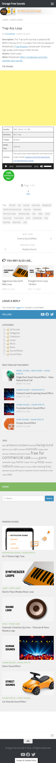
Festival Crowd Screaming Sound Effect (34, 393)
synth (28, 218)
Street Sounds (23, 698)
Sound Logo (14, 624)
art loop (26, 205)
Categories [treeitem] (15, 333)
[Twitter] (52, 314)
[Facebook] (47, 314)
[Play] (6, 166)
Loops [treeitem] (13, 340)
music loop (7, 218)
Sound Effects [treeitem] (16, 350)
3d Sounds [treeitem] (15, 329)
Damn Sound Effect (11, 666)
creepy (41, 449)
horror (19, 462)
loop (33, 214)
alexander (10, 34)
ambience (12, 445)
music (47, 214)
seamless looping (8, 471)
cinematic (31, 449)
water (4, 475)
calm (15, 449)
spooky (21, 471)
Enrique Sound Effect (26, 423)
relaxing (41, 466)
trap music (17, 222)
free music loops (9, 214)
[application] (28, 166)
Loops (5, 20)
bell (3, 449)
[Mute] (41, 166)
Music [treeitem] (12, 343)
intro (32, 462)
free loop (27, 209)
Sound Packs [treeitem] (16, 354)
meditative (48, 462)
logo (35, 462)
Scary (48, 466)
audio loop (36, 205)
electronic (21, 454)
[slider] (48, 166)
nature (7, 466)
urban (50, 470)
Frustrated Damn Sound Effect (30, 408)
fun (32, 458)
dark (46, 449)
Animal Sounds (23, 371)
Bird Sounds (36, 371)
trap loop (6, 222)
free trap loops (24, 214)
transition (43, 470)
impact (26, 462)
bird (7, 450)
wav (25, 222)
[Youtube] (42, 314)
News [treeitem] (12, 347)
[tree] (28, 342)
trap (46, 218)
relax (34, 466)
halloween (6, 462)
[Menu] (52, 3)
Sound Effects (38, 390)
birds (11, 450)
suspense (28, 470)
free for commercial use (12, 209)
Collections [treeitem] (15, 336)
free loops (37, 209)
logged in (19, 307)
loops (40, 214)
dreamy (12, 453)
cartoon (21, 449)
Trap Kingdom (21, 46)
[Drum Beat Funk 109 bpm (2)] (8, 180)
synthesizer (37, 218)
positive (29, 467)
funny (36, 458)
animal (32, 445)
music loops (18, 218)
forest (28, 454)
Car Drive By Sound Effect (14, 701)
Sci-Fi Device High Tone (13, 556)
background (46, 205)
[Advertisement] (28, 98)
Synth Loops (16, 20)
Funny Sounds (22, 420)
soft (16, 470)
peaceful (23, 467)
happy (13, 462)
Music (4, 624)
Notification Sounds (11, 553)
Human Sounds (23, 390)
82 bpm (12, 205)
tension (36, 470)
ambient (23, 445)
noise (16, 466)
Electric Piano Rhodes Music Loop (18, 592)
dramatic (5, 454)
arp (19, 205)
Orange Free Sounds (13, 3)
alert (4, 445)
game (43, 458)
